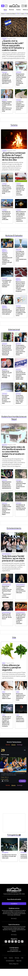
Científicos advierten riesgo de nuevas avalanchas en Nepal (21, 485)
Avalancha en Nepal (10, 13)
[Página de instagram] (12, 942)
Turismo (18, 9)
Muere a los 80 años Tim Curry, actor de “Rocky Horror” (7, 616)
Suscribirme (14, 903)
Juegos (22, 13)
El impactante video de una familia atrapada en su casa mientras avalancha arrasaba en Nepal (21, 79)
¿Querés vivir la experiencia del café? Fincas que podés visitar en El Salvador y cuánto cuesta (13, 45)
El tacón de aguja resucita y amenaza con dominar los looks (21, 697)
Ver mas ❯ (13, 918)
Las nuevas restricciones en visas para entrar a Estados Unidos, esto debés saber (21, 375)
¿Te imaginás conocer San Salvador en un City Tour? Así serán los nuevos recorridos (20, 190)
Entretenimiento (6, 553)
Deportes (18, 249)
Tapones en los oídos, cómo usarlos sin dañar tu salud (6, 696)
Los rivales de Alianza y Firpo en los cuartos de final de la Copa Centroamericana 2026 (21, 256)
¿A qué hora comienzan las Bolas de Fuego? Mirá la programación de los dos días (13, 156)
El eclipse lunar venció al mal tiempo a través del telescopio (9, 856)
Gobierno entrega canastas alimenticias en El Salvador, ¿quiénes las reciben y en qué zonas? (7, 258)
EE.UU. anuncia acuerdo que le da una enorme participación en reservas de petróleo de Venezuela (7, 350)
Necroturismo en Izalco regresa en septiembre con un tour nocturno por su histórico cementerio (21, 216)
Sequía (2, 13)
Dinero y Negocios (13, 963)
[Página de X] (9, 942)
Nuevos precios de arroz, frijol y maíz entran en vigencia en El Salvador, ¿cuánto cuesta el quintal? (20, 286)
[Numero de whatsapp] (15, 942)
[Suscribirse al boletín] (2, 6)
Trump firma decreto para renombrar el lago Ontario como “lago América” (20, 399)
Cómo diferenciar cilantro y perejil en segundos (11, 667)
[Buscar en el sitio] (6, 6)
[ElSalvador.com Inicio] (14, 5)
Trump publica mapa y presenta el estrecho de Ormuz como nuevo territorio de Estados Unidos (21, 350)
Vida (3, 663)
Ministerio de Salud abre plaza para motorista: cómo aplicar (7, 311)
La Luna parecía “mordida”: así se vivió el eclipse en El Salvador (6, 283)
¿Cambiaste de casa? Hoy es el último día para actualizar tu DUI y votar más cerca (20, 311)
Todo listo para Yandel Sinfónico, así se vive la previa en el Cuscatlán (13, 558)
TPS (18, 13)
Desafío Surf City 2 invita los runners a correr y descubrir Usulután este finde (6, 189)
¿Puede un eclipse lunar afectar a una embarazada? (20, 719)
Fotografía (5, 852)
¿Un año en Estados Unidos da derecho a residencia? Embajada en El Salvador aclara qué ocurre (6, 78)
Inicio (5, 9)
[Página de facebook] (6, 942)
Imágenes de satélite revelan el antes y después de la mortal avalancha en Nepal (6, 509)
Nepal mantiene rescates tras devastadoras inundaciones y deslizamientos (6, 485)
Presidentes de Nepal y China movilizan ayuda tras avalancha (21, 507)
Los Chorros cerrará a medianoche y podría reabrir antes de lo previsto (20, 105)
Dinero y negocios (4, 250)
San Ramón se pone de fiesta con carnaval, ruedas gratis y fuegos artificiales (6, 215)
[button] (25, 850)
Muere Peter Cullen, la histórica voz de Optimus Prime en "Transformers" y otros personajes (6, 592)
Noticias (11, 9)
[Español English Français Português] (25, 6)
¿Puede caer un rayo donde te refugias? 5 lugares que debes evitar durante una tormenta (6, 721)
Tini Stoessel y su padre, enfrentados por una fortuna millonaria (20, 589)
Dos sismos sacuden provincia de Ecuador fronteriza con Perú (6, 399)
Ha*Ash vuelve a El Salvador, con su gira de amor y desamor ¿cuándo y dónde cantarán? (21, 618)
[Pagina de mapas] (23, 6)
